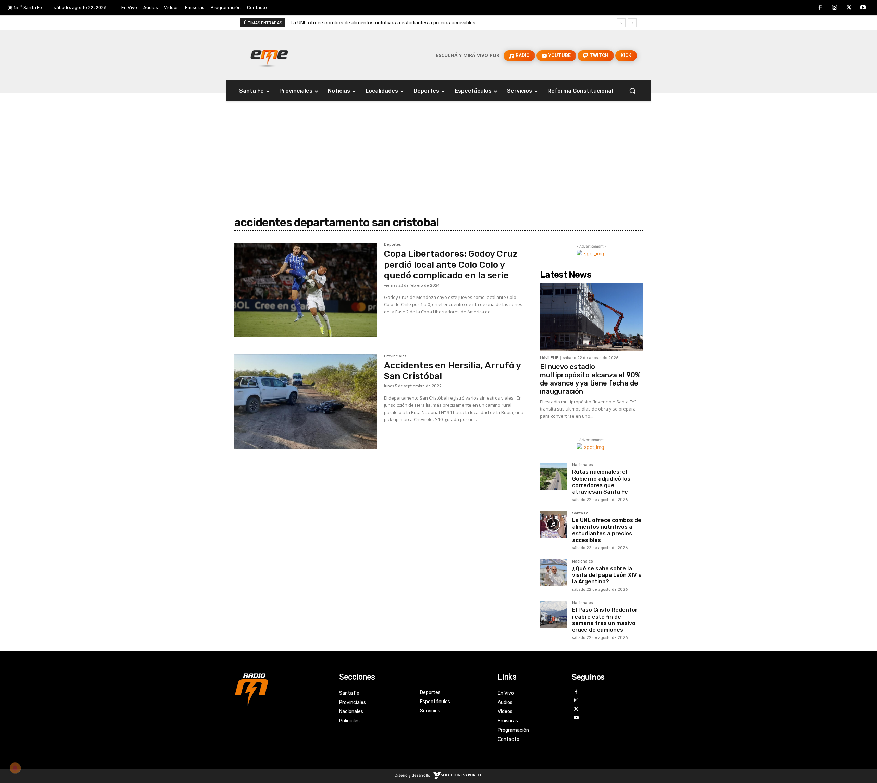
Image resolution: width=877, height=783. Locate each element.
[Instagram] (834, 8)
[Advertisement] (438, 144)
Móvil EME (549, 358)
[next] (632, 22)
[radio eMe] (281, 689)
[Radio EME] (269, 55)
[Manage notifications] (15, 767)
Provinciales (395, 356)
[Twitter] (849, 8)
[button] (632, 90)
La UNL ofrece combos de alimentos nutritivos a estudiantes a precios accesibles (383, 23)
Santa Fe (580, 513)
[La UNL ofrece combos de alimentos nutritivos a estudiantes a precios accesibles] (553, 524)
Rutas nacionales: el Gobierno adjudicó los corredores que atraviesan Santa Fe (601, 482)
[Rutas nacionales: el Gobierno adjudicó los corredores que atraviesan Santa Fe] (553, 476)
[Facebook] (820, 8)
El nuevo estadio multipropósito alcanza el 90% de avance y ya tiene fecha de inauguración (590, 379)
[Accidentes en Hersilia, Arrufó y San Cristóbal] (305, 401)
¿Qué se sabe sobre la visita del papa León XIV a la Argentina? (607, 575)
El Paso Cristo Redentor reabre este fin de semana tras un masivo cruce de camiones (605, 620)
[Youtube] (863, 8)
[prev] (621, 22)
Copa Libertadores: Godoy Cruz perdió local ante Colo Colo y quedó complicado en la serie (451, 264)
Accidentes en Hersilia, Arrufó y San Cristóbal (452, 370)
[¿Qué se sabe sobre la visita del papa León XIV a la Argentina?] (553, 572)
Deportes (392, 245)
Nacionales (582, 465)
